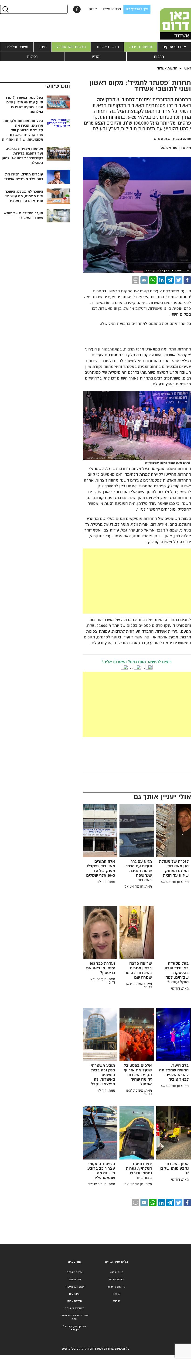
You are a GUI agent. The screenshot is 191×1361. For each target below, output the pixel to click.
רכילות (32, 56)
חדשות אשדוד (107, 47)
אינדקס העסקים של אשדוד (74, 1328)
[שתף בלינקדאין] (161, 280)
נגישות (116, 1294)
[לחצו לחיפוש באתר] (5, 9)
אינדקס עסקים (174, 47)
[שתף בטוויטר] (178, 280)
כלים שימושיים (116, 1261)
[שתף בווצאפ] (153, 280)
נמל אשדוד (74, 1279)
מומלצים (74, 1261)
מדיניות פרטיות (116, 1286)
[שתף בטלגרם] (170, 280)
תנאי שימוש (116, 1272)
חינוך (43, 47)
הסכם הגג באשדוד (74, 1286)
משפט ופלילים (16, 47)
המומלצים (74, 1294)
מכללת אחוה (74, 1301)
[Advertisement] (102, 581)
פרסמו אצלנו (111, 9)
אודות (93, 9)
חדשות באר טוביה (71, 47)
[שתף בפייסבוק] (77, 9)
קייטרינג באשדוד (74, 1308)
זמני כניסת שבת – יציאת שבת (74, 1317)
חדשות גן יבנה (140, 47)
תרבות (159, 56)
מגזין (95, 56)
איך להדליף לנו (137, 9)
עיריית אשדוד (74, 1272)
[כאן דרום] (167, 20)
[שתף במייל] (144, 280)
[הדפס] (135, 280)
